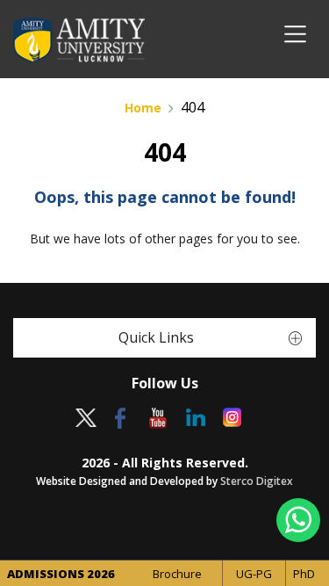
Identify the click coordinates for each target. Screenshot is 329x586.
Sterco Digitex (256, 481)
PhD (304, 574)
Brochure (177, 574)
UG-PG (254, 574)
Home (143, 107)
